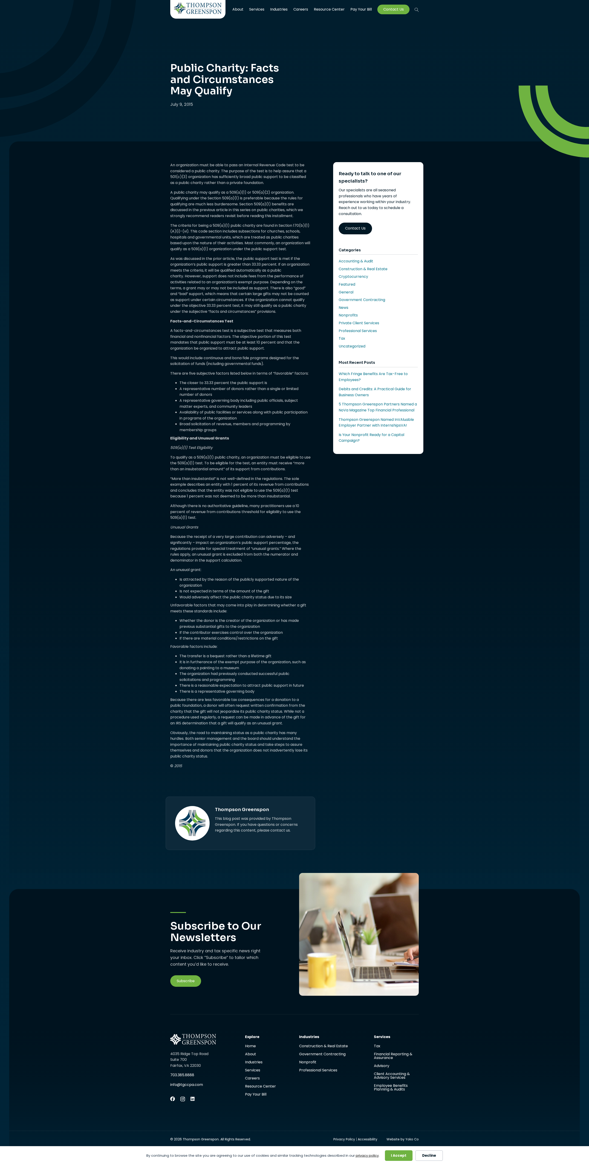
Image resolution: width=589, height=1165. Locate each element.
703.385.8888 (182, 1075)
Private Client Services (359, 323)
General (346, 292)
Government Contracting (362, 299)
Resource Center (329, 9)
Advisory (381, 1066)
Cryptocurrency (353, 276)
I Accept (398, 1155)
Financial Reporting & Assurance (393, 1056)
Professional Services (358, 330)
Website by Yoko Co (403, 1139)
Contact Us (393, 9)
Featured (347, 284)
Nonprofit (307, 1062)
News (343, 307)
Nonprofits (348, 315)
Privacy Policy (344, 1139)
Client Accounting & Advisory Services (392, 1076)
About (237, 9)
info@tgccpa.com (186, 1084)
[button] (417, 9)
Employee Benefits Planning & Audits (391, 1087)
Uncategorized (352, 346)
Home (250, 1046)
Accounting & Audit (356, 261)
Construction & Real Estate (363, 269)
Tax (342, 338)
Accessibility (367, 1139)
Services (256, 9)
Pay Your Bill (361, 9)
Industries (279, 9)
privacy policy (367, 1155)
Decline (429, 1155)
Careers (300, 9)
